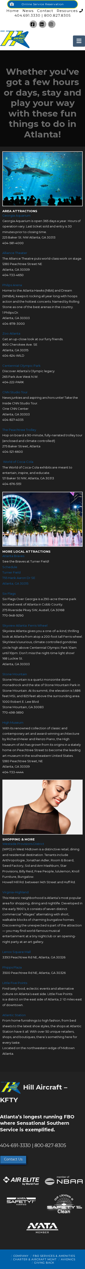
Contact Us (13, 1159)
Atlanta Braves (13, 556)
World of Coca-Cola (18, 462)
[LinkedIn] (42, 24)
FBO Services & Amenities (54, 1255)
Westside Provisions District (23, 844)
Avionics (68, 1259)
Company (21, 1255)
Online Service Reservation (42, 4)
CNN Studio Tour (15, 392)
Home (12, 10)
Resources (67, 10)
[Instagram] (51, 24)
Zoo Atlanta (11, 333)
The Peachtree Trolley (19, 430)
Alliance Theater (14, 253)
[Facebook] (33, 24)
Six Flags (9, 593)
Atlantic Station (14, 1015)
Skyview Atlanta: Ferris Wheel (24, 625)
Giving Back (44, 1262)
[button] (79, 41)
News (28, 10)
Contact (45, 10)
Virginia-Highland (15, 892)
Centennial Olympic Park (21, 365)
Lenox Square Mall (16, 952)
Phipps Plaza (12, 967)
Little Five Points (14, 983)
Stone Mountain (14, 674)
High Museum (12, 722)
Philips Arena (12, 285)
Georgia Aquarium (16, 215)
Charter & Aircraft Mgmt (35, 1259)
